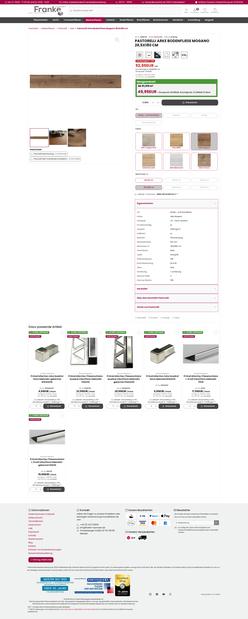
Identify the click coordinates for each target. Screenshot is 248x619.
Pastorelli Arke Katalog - (50, 154)
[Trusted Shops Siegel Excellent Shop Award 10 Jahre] (122, 585)
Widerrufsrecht (35, 517)
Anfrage (166, 318)
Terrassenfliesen (72, 20)
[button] (147, 174)
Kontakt (32, 535)
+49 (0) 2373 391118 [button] (89, 524)
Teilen (177, 318)
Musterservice (160, 20)
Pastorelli (158, 37)
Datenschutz (34, 524)
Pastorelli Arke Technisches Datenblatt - (57, 159)
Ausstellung (194, 20)
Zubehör (110, 20)
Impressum (33, 531)
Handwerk (178, 20)
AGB (30, 528)
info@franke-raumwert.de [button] (92, 527)
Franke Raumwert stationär (41, 514)
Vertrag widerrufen (42, 559)
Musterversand (35, 539)
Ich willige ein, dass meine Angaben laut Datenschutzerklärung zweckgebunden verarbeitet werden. (198, 529)
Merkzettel (141, 318)
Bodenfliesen (126, 20)
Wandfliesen (143, 20)
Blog (30, 542)
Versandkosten (35, 521)
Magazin (209, 20)
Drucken (154, 318)
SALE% (55, 20)
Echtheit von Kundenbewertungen (44, 549)
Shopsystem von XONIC (210, 594)
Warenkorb (55, 406)
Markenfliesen (93, 20)
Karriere (32, 546)
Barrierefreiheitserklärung (40, 553)
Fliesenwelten (41, 20)
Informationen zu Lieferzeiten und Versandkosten (79, 609)
